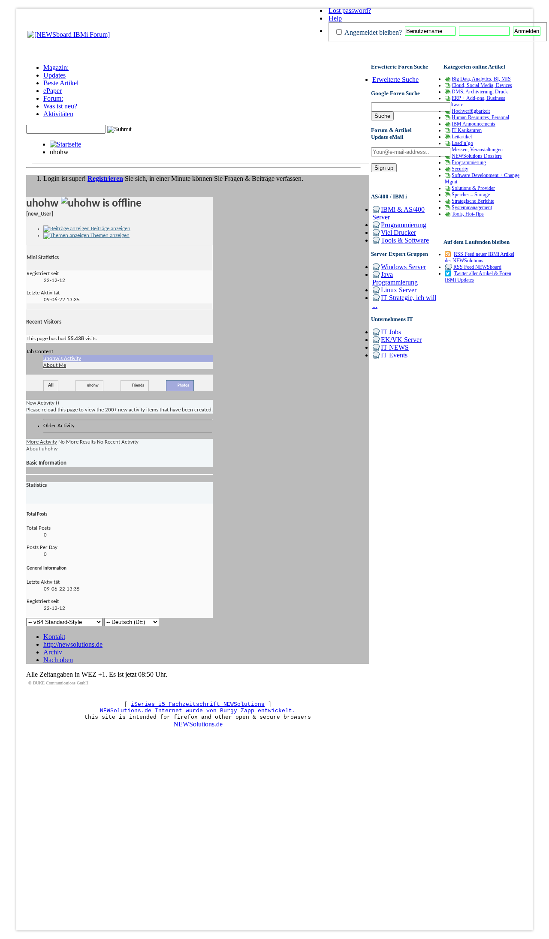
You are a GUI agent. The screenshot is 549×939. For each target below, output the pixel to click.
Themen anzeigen (109, 235)
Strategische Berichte (473, 201)
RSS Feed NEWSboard (477, 267)
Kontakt (54, 636)
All (51, 385)
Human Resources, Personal (480, 117)
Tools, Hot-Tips (468, 214)
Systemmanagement (472, 207)
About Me (54, 365)
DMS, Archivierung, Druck (480, 92)
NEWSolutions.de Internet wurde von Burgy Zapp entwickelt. (198, 711)
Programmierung (403, 224)
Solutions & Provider (473, 188)
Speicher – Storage (471, 195)
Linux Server (398, 290)
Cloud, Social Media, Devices (482, 85)
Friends (138, 385)
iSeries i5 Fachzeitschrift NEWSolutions (198, 704)
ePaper (52, 90)
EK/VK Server (401, 339)
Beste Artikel (60, 83)
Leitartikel (462, 137)
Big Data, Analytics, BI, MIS (481, 79)
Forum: (53, 98)
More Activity (41, 442)
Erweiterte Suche (395, 79)
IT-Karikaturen (467, 130)
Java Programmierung (395, 278)
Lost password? (350, 10)
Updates (54, 75)
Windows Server (403, 266)
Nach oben (58, 659)
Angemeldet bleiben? (372, 32)
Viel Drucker (398, 232)
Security (460, 169)
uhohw (93, 385)
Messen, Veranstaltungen (477, 150)
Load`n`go (462, 143)
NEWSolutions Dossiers (477, 156)
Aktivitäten (58, 113)
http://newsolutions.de (73, 644)
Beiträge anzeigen (110, 228)
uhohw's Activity (62, 358)
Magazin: (56, 67)
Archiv (52, 652)
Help (335, 18)
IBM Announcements (473, 124)
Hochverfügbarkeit (471, 111)
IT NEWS (395, 347)
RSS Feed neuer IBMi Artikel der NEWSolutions (479, 257)
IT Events (394, 355)
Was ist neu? (60, 106)
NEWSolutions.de (198, 724)
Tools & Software (405, 240)
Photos (183, 385)
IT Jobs (391, 332)
